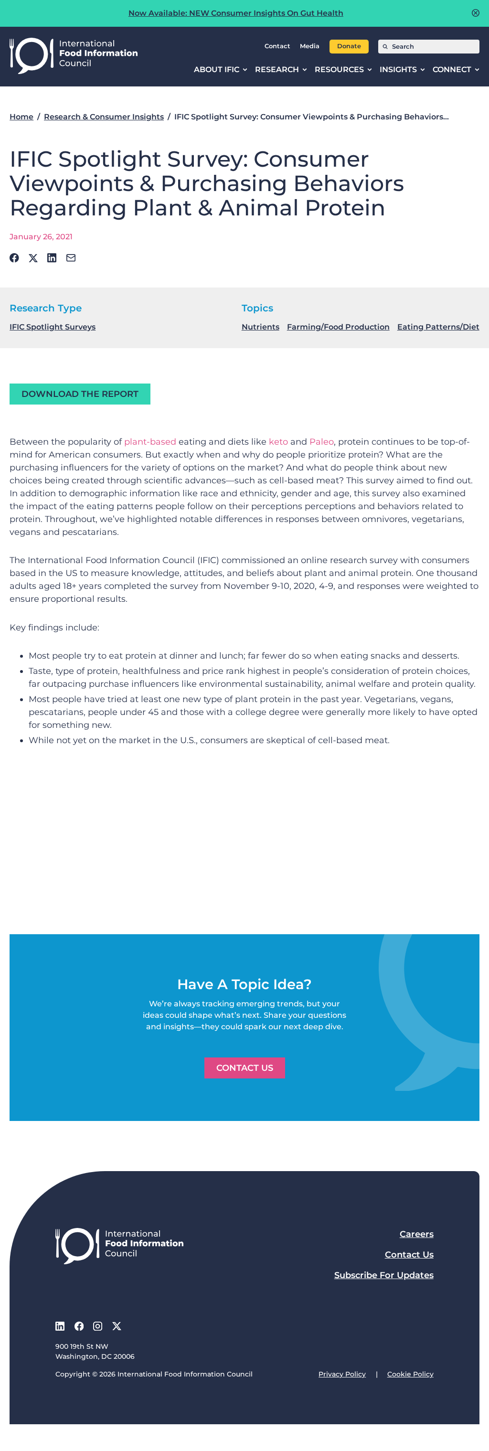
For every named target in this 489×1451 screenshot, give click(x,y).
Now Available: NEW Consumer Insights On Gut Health (235, 13)
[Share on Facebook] (14, 258)
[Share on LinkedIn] (51, 258)
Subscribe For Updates (384, 1275)
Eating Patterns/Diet (438, 326)
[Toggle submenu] (245, 69)
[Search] (385, 46)
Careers (417, 1234)
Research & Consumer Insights (104, 116)
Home (21, 116)
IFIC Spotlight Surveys (53, 326)
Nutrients (260, 326)
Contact (277, 46)
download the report (79, 394)
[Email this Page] (70, 258)
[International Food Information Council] (74, 56)
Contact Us (244, 1068)
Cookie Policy (410, 1374)
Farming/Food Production (338, 326)
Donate (349, 46)
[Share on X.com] (33, 258)
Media (309, 46)
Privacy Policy (342, 1374)
